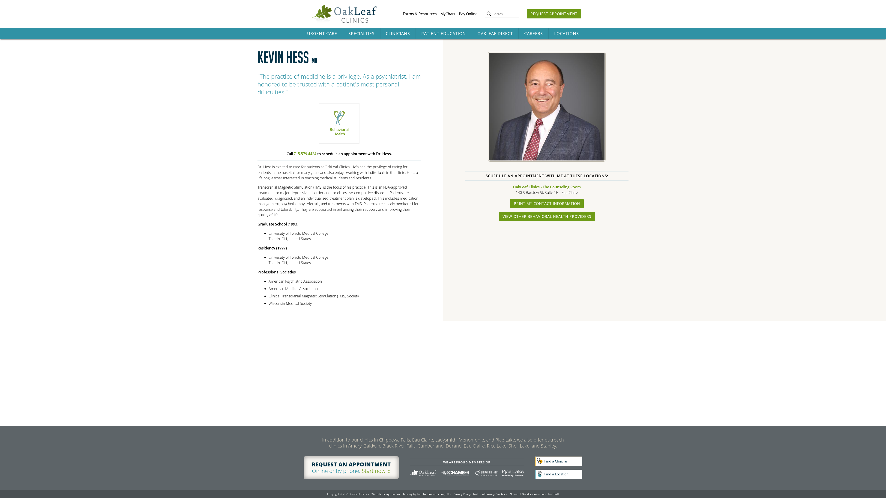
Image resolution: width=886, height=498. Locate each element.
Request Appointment (554, 13)
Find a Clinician (556, 461)
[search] (489, 14)
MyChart (447, 13)
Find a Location (556, 474)
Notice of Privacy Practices (490, 494)
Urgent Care (322, 33)
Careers (533, 33)
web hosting (405, 494)
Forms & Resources (420, 14)
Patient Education (443, 33)
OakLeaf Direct (495, 33)
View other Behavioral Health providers (547, 216)
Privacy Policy (462, 494)
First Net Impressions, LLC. (434, 494)
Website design (381, 494)
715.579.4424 (305, 153)
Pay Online (468, 14)
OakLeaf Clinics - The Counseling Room (547, 187)
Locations (566, 33)
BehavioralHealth (339, 131)
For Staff (553, 494)
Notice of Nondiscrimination (527, 494)
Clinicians (398, 33)
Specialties (361, 33)
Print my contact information (547, 203)
